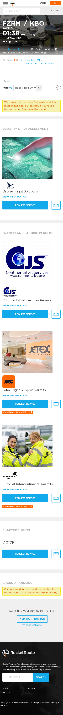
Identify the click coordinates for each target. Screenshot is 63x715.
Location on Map (12, 49)
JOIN (55, 3)
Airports (55, 10)
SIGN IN (42, 3)
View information (15, 196)
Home (5, 688)
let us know (32, 105)
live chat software (31, 625)
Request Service (25, 205)
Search (41, 677)
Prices (6, 87)
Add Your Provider (32, 618)
